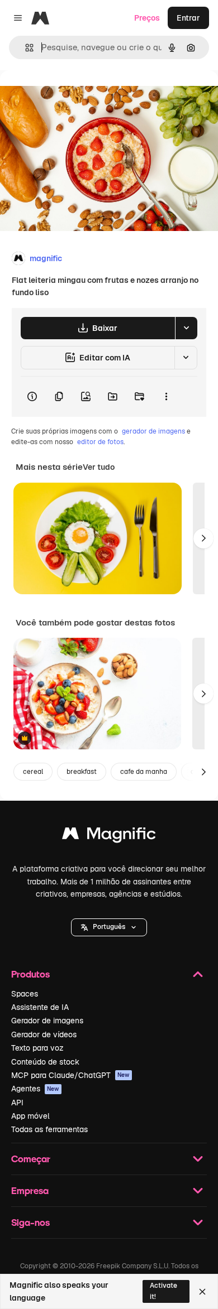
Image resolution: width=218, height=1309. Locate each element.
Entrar (188, 18)
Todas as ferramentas (49, 1129)
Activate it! (163, 1291)
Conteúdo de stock (45, 1062)
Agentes (35, 1089)
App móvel (30, 1116)
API (17, 1103)
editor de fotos (100, 441)
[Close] (202, 1291)
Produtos (30, 974)
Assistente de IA (40, 1007)
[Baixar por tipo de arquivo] (186, 328)
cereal (33, 771)
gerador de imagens (153, 431)
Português (109, 926)
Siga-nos (30, 1222)
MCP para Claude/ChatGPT (70, 1075)
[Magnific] (109, 836)
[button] (109, 927)
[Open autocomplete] (25, 48)
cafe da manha (143, 771)
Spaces (24, 994)
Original (71, 95)
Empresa (30, 1190)
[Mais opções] (166, 397)
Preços (147, 18)
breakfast (82, 771)
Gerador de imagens (47, 1021)
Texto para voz (37, 1048)
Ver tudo (99, 467)
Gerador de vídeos (44, 1034)
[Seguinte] (203, 538)
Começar (30, 1158)
